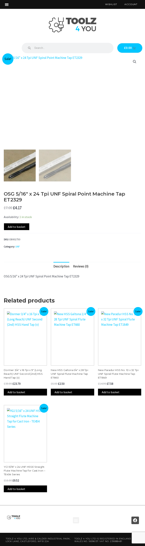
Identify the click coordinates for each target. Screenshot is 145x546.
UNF (17, 246)
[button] (7, 5)
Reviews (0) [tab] (81, 266)
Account (130, 4)
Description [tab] (61, 266)
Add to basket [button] (16, 392)
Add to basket (16, 227)
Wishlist (111, 4)
